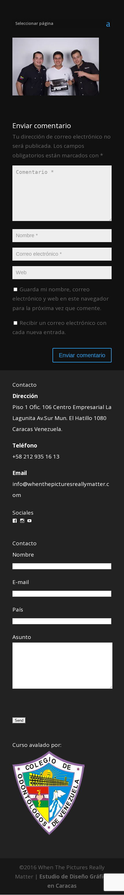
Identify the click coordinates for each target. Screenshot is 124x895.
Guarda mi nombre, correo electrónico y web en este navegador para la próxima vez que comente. (60, 299)
